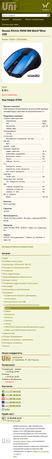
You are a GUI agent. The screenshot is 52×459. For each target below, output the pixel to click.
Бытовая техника (10, 280)
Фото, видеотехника (11, 274)
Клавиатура (10, 314)
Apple (5, 258)
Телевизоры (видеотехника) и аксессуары (20, 283)
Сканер (8, 324)
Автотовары (8, 286)
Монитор (8, 317)
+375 (13, 391)
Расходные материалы (12, 343)
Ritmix (4, 87)
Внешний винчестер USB (15, 302)
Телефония (8, 271)
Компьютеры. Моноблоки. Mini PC (17, 264)
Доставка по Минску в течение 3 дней (17, 247)
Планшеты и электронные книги (16, 268)
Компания (17, 19)
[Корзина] (45, 5)
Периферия (8, 293)
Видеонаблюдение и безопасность (17, 277)
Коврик (8, 311)
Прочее (6, 346)
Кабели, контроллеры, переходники (18, 340)
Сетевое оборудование (12, 336)
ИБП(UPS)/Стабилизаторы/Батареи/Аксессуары (25, 327)
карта (36, 360)
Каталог (5, 19)
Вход (15, 456)
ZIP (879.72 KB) (13, 421)
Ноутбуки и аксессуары (12, 261)
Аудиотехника (9, 333)
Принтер (8, 321)
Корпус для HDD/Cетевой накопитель (20, 330)
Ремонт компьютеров (34, 19)
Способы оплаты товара (22, 441)
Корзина (45, 10)
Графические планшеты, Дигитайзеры (21, 295)
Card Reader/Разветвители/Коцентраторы (22, 305)
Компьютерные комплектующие (16, 289)
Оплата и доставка (10, 24)
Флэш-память (10, 299)
